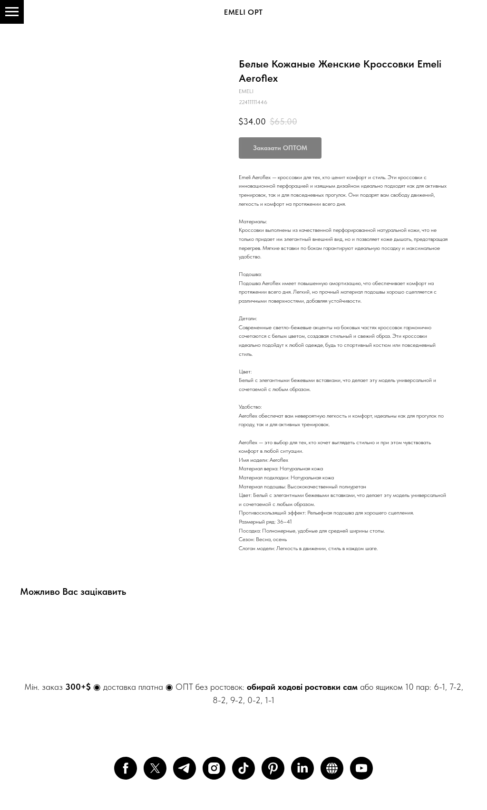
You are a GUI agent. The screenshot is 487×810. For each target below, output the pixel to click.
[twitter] (155, 768)
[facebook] (125, 768)
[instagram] (214, 768)
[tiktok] (243, 768)
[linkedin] (302, 768)
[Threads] (332, 768)
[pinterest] (273, 768)
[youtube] (361, 768)
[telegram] (184, 768)
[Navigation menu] (12, 12)
